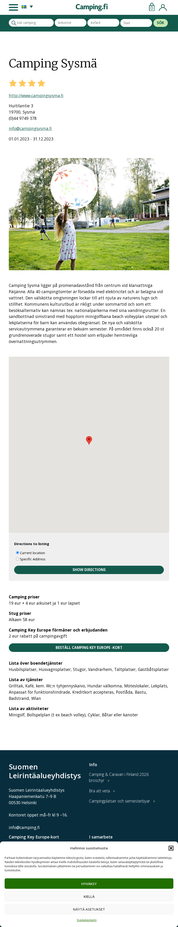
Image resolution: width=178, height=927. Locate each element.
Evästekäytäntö (87, 920)
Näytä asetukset (89, 909)
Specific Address (32, 559)
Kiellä (89, 896)
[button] (171, 848)
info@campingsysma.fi (30, 128)
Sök (160, 22)
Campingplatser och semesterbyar (119, 801)
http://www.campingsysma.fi (36, 95)
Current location (32, 552)
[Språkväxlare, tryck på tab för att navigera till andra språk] (27, 6)
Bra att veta (99, 791)
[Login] (163, 6)
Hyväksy (89, 883)
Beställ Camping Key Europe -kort (89, 647)
